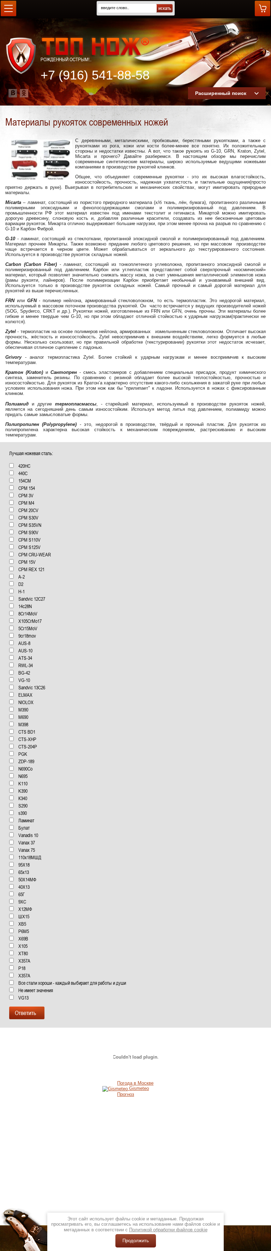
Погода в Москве (135, 1083)
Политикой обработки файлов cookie (168, 1229)
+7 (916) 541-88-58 (95, 75)
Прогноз (125, 1094)
